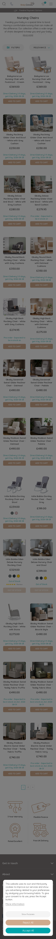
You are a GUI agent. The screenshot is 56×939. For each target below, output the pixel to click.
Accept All (28, 930)
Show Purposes (28, 914)
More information (15, 904)
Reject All (28, 922)
